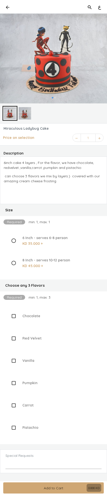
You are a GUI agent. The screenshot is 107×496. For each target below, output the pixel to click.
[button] (53, 210)
